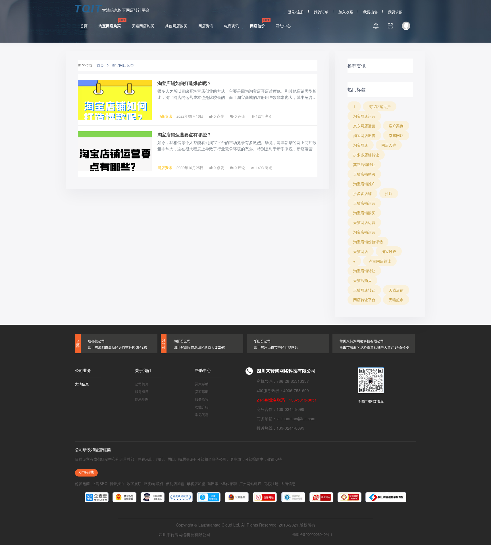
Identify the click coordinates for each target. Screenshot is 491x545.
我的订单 (321, 11)
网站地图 (142, 399)
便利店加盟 (175, 483)
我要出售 (370, 11)
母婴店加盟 (196, 483)
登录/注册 (296, 11)
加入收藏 (345, 11)
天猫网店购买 (143, 25)
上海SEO (99, 483)
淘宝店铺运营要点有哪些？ (184, 134)
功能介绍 (202, 406)
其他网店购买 (176, 25)
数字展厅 (134, 483)
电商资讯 (231, 25)
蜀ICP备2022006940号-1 (312, 534)
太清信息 (82, 383)
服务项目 (142, 391)
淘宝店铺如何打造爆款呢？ (184, 83)
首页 (84, 25)
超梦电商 (82, 483)
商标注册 (271, 483)
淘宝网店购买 (110, 25)
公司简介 (142, 383)
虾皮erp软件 (154, 483)
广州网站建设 (250, 483)
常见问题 (202, 414)
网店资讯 (205, 25)
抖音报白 (117, 483)
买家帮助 (202, 383)
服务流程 (202, 399)
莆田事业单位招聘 (222, 483)
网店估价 (257, 25)
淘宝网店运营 (123, 65)
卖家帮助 (202, 391)
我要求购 (395, 11)
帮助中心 (283, 25)
